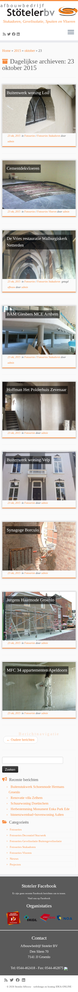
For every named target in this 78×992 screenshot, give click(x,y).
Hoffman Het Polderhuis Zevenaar (37, 389)
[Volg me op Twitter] (9, 34)
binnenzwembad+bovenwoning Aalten (37, 814)
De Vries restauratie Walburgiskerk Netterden (37, 242)
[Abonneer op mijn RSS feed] (5, 34)
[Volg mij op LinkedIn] (19, 34)
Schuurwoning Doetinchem (29, 803)
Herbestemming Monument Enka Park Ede (40, 809)
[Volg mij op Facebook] (14, 34)
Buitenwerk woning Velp (28, 460)
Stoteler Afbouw (23, 986)
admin (11, 141)
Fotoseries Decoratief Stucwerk (28, 835)
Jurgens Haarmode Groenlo (30, 600)
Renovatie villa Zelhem (26, 798)
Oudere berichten (20, 740)
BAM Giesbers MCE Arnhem (32, 314)
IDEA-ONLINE (64, 986)
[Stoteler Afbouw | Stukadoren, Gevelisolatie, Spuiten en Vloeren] (39, 10)
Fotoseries (30, 135)
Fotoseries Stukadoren (49, 135)
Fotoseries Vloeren (47, 211)
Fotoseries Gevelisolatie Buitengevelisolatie (36, 841)
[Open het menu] (71, 32)
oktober (29, 50)
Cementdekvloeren (23, 168)
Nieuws (14, 858)
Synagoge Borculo (23, 530)
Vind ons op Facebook (39, 898)
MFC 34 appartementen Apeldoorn (37, 670)
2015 (17, 50)
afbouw (12, 287)
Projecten (15, 864)
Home (6, 50)
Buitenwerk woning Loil (28, 92)
